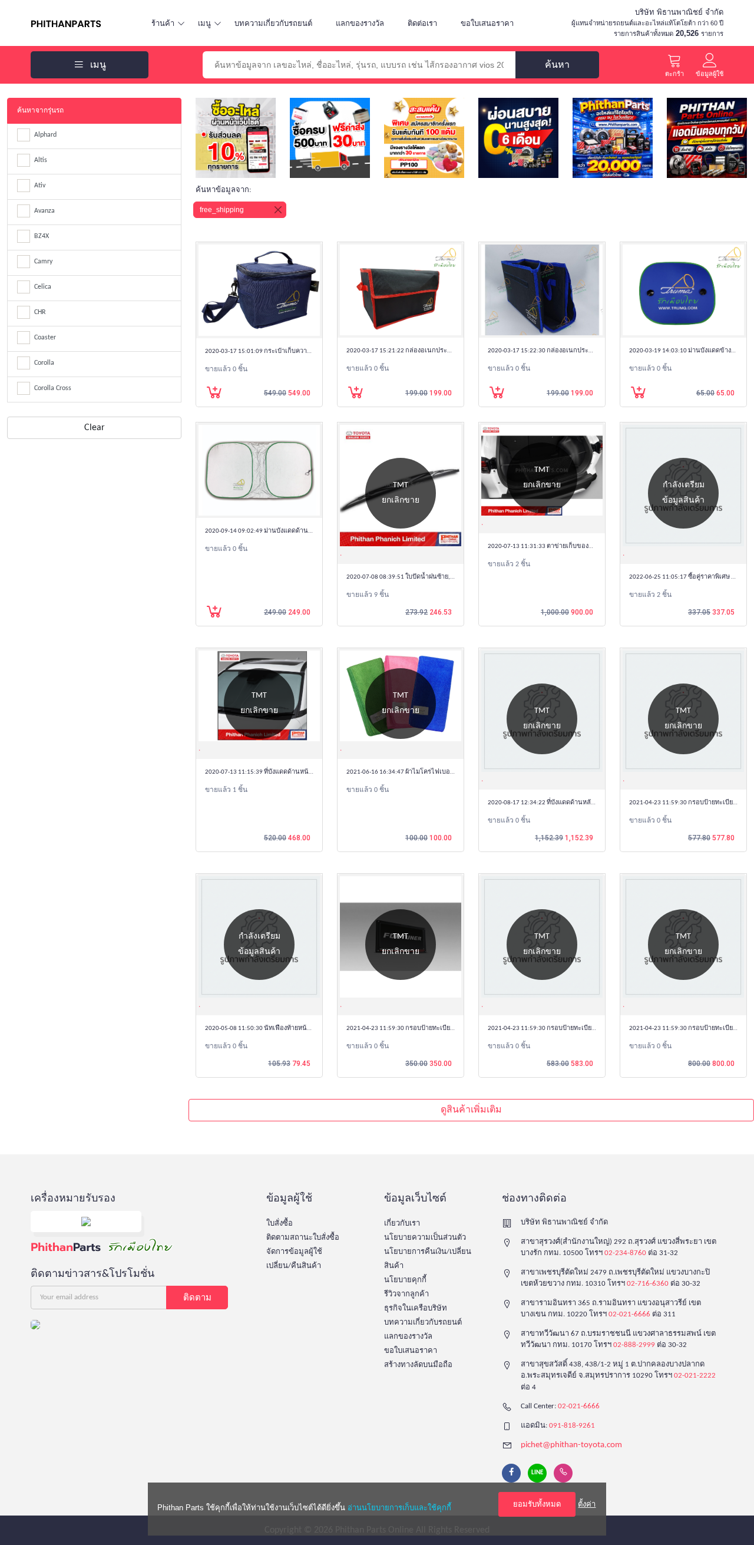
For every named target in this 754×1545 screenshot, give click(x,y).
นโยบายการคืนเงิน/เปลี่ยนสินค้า (427, 1259)
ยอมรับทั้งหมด (537, 1504)
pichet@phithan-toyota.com (571, 1445)
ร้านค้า (162, 23)
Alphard (45, 134)
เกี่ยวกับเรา (402, 1223)
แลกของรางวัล (360, 23)
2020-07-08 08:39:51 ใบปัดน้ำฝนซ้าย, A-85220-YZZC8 (418, 577)
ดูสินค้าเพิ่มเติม (471, 1110)
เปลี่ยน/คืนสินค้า (293, 1266)
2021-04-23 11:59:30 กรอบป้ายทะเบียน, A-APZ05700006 (565, 1028)
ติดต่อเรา (422, 23)
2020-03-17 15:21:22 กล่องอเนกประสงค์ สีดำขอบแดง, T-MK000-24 (438, 351)
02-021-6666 (629, 1314)
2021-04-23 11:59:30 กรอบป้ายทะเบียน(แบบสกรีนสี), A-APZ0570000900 (445, 1028)
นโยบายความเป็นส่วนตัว (425, 1238)
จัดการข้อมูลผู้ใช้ (294, 1252)
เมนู (204, 23)
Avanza (44, 210)
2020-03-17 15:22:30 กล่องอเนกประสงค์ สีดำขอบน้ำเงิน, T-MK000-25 (583, 351)
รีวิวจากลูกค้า (406, 1294)
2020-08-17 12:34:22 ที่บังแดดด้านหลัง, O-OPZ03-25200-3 (566, 803)
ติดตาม (197, 1297)
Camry (43, 261)
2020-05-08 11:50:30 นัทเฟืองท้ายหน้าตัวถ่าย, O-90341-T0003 (290, 1028)
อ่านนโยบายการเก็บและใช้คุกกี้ (399, 1507)
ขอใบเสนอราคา (487, 23)
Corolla (44, 363)
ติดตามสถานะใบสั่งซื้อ (302, 1238)
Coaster (45, 337)
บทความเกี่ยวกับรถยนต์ (273, 23)
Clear (94, 428)
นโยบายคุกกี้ (405, 1280)
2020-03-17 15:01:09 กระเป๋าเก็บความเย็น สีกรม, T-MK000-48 (289, 351)
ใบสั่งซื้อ (279, 1223)
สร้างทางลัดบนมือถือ (418, 1365)
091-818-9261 (572, 1426)
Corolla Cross (52, 388)
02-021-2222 (695, 1375)
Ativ (39, 185)
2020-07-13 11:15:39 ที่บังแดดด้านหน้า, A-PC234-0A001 (281, 772)
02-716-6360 (648, 1284)
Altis (40, 160)
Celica (42, 286)
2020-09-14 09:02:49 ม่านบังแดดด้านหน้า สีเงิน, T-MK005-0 (286, 531)
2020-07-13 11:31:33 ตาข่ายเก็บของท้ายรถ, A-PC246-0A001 (570, 546)
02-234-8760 (625, 1253)
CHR (40, 312)
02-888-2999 (634, 1345)
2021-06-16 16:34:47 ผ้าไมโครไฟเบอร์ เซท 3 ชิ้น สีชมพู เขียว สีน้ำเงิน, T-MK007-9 (457, 772)
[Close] (278, 209)
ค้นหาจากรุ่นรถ (40, 110)
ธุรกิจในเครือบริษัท (415, 1308)
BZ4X (41, 236)
